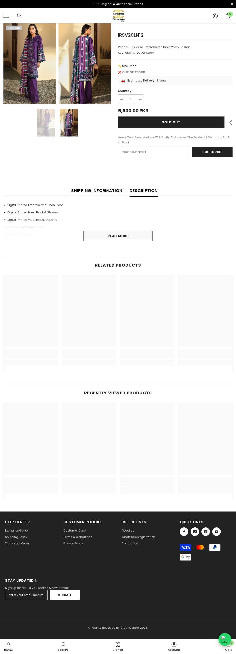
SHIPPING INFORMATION (96, 190)
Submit (65, 595)
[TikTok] (205, 531)
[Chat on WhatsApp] (224, 639)
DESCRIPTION (144, 190)
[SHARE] (228, 122)
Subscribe (212, 152)
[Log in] (215, 16)
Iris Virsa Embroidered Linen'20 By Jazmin (161, 47)
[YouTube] (216, 531)
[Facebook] (184, 531)
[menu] (6, 16)
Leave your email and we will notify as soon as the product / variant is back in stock (174, 139)
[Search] (19, 16)
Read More (118, 236)
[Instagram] (195, 531)
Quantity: (125, 91)
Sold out (171, 122)
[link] (31, 356)
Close (232, 4)
